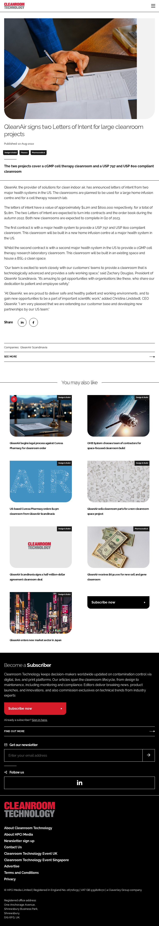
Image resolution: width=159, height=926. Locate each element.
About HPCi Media (18, 834)
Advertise (11, 866)
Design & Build (11, 152)
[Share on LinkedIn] (22, 322)
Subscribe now (103, 602)
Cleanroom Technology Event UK (30, 854)
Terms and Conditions (21, 873)
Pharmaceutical (38, 152)
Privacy (10, 879)
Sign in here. (39, 720)
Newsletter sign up (19, 841)
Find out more (14, 731)
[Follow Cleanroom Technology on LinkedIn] (79, 784)
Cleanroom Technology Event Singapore (36, 860)
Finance (24, 152)
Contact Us (13, 847)
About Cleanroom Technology (28, 828)
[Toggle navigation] (153, 6)
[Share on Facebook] (33, 322)
